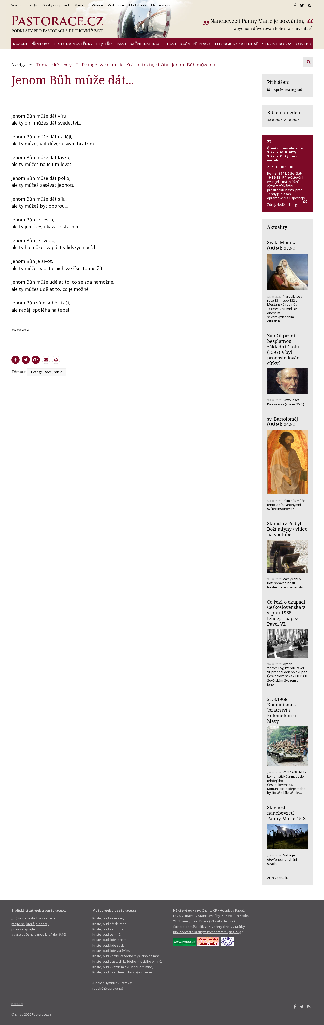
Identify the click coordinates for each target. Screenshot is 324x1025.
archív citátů (300, 28)
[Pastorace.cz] (57, 24)
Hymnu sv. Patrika (118, 983)
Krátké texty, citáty (147, 65)
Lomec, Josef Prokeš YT (196, 921)
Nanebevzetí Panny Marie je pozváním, (258, 20)
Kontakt (17, 1003)
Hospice (226, 910)
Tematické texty (54, 65)
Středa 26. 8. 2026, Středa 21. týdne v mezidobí (282, 156)
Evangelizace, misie (103, 65)
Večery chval (221, 926)
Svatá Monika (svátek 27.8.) (282, 245)
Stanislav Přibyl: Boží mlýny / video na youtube (287, 528)
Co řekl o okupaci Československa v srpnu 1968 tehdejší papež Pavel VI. (286, 613)
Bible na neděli (283, 112)
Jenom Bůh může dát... (196, 65)
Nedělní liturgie (288, 204)
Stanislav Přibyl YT (211, 915)
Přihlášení (278, 82)
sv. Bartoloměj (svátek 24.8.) (282, 421)
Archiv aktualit (277, 877)
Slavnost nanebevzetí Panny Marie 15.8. (287, 812)
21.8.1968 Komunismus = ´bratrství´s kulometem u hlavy (283, 710)
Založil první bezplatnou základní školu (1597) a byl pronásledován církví (283, 349)
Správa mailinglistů (288, 89)
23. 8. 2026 (291, 119)
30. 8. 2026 (274, 119)
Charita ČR (209, 910)
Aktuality (277, 227)
